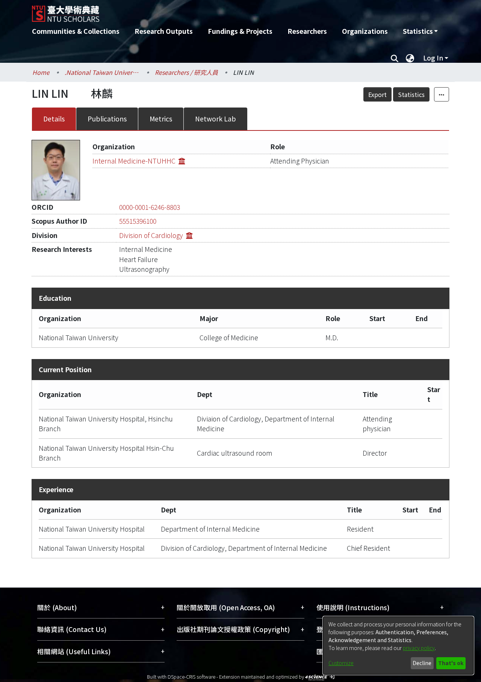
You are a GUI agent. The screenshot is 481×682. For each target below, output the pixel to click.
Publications (107, 118)
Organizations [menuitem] (365, 31)
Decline (422, 663)
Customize (341, 663)
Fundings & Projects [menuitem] (240, 31)
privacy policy (419, 648)
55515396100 (137, 221)
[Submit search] (394, 57)
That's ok (450, 663)
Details (54, 118)
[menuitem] (420, 31)
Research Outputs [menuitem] (164, 31)
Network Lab (215, 118)
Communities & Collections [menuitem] (75, 31)
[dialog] (398, 645)
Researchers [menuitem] (307, 31)
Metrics (161, 118)
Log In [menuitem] (433, 57)
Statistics (411, 94)
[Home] (200, 11)
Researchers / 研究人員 (186, 72)
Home (41, 72)
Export (377, 94)
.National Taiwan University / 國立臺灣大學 (102, 72)
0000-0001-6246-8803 (149, 207)
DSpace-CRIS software (191, 676)
